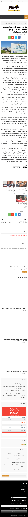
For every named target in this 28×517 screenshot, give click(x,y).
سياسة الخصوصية (24, 1)
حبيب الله (23, 464)
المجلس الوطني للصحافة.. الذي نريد (19, 383)
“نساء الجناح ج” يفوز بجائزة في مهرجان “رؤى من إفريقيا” (16, 371)
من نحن (15, 1)
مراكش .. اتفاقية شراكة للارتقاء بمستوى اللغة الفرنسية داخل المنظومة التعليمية (22, 203)
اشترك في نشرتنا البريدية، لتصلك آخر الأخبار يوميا (19, 503)
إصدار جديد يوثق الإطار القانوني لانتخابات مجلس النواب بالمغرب (14, 390)
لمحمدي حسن (22, 453)
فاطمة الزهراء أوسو (21, 458)
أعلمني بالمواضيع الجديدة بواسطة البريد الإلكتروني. (18, 269)
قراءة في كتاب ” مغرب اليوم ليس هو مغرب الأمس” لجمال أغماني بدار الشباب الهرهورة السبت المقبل (14, 387)
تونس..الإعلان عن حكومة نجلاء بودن (14, 469)
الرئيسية (25, 22)
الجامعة (22, 22)
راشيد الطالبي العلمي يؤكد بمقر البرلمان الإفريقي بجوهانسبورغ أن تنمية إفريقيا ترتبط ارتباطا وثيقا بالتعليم (15, 340)
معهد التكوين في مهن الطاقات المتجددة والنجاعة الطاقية (18, 211)
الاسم (26, 238)
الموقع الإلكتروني (24, 243)
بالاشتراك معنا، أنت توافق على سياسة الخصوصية (18, 508)
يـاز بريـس (25, 34)
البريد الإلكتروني (11, 238)
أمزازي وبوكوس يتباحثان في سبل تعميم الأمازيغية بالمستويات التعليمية (22, 189)
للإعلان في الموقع (19, 1)
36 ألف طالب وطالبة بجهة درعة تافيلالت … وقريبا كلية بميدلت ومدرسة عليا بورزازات (10, 189)
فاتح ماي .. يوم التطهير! (16, 462)
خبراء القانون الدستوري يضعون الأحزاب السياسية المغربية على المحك (14, 308)
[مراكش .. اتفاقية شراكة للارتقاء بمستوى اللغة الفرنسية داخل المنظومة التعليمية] (21, 198)
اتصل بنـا (11, 1)
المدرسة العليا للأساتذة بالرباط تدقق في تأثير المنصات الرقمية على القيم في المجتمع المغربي (13, 396)
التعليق (25, 252)
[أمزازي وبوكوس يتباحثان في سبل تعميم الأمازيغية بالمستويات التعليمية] (21, 184)
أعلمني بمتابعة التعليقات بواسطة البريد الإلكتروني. (18, 266)
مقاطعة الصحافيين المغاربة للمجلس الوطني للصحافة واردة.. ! (14, 393)
